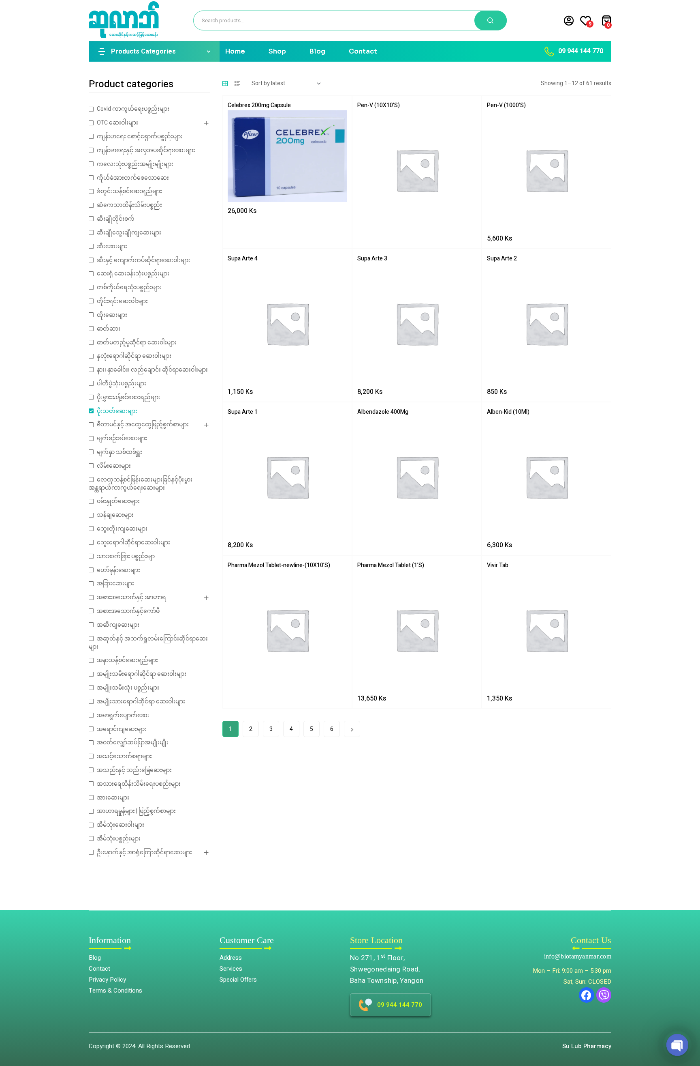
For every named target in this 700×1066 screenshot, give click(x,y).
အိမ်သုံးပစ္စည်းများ (119, 838)
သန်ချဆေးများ (115, 515)
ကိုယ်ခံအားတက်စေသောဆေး (133, 178)
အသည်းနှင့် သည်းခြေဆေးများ (134, 770)
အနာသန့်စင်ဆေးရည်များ (127, 660)
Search (490, 20)
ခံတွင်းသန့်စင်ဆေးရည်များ (129, 191)
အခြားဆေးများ (115, 583)
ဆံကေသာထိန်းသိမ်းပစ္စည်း (129, 205)
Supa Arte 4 (243, 258)
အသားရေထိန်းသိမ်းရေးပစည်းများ (139, 784)
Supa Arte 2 (502, 258)
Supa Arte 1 (243, 412)
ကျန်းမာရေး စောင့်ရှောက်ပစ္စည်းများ (140, 136)
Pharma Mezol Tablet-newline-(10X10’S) (279, 565)
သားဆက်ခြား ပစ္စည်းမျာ (126, 556)
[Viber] (604, 995)
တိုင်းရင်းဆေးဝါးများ (122, 301)
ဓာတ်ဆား (108, 329)
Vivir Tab (497, 565)
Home (235, 51)
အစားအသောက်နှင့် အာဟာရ (131, 597)
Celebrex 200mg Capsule (259, 105)
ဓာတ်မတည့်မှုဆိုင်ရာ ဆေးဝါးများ (137, 342)
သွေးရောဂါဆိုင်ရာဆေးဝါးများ (133, 542)
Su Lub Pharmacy (586, 1046)
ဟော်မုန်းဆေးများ (118, 570)
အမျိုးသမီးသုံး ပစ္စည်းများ (128, 687)
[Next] (352, 729)
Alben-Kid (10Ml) (508, 412)
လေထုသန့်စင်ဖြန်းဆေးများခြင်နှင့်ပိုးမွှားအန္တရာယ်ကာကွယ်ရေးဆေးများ (140, 483)
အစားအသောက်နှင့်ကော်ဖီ (128, 611)
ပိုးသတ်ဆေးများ (117, 411)
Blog (317, 51)
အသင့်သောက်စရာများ (124, 756)
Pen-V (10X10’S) (378, 105)
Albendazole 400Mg (382, 412)
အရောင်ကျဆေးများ (122, 729)
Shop (277, 51)
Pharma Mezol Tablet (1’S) (390, 565)
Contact (363, 51)
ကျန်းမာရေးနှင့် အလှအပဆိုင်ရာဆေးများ (146, 150)
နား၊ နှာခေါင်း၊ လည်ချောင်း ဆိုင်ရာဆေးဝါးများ (152, 369)
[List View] (237, 83)
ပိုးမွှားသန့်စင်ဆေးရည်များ (128, 397)
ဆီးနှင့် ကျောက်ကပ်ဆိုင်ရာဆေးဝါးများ (143, 260)
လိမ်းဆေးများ (114, 466)
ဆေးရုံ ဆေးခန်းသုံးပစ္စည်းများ (133, 273)
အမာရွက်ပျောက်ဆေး (123, 715)
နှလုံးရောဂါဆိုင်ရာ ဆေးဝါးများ (134, 356)
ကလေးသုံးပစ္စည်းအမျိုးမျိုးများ (135, 164)
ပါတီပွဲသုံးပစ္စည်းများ (121, 383)
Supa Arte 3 (372, 258)
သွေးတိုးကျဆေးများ (122, 528)
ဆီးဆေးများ (112, 246)
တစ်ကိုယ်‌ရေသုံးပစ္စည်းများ (129, 287)
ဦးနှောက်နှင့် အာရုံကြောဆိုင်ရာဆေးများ (144, 852)
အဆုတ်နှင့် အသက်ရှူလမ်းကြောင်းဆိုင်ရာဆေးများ (148, 642)
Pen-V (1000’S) (506, 105)
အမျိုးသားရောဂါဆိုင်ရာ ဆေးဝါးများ (141, 701)
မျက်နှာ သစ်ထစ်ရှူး (119, 452)
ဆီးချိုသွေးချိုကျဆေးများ (129, 232)
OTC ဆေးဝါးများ (117, 122)
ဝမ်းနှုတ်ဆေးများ (118, 501)
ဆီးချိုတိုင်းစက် (115, 219)
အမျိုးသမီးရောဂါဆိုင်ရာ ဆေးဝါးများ (141, 674)
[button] (688, 1024)
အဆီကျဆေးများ (118, 625)
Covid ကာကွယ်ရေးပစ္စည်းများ (133, 109)
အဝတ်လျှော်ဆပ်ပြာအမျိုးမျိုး (133, 742)
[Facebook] (586, 995)
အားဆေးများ (113, 797)
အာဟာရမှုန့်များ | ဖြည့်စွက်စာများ (136, 811)
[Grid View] (225, 83)
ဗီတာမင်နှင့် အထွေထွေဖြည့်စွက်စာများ (143, 424)
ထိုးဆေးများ (112, 315)
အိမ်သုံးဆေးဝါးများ (120, 825)
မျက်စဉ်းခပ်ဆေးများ (122, 438)
